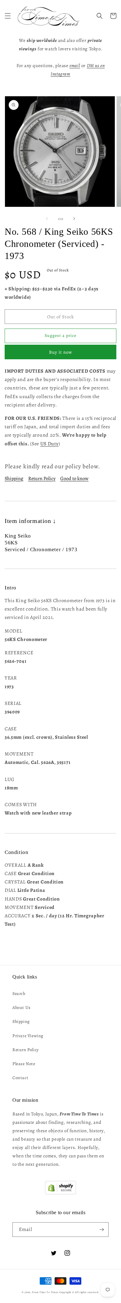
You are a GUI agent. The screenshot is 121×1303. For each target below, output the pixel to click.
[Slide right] (74, 218)
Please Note (23, 1064)
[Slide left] (47, 218)
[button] (8, 16)
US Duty (49, 443)
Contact (20, 1078)
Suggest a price (60, 335)
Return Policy (42, 478)
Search (18, 994)
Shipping (14, 478)
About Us (21, 1007)
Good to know (74, 478)
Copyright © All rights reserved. (79, 1292)
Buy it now (60, 352)
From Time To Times (45, 1292)
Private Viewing (27, 1036)
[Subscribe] (101, 1229)
